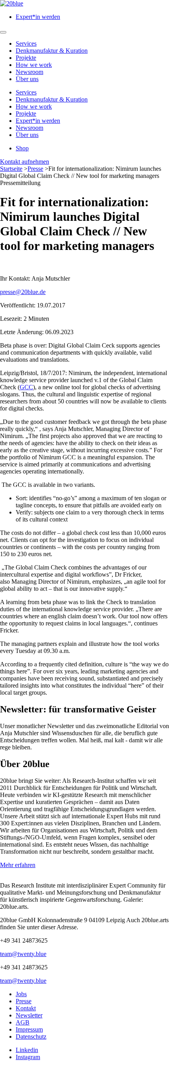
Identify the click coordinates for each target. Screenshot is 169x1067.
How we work (34, 64)
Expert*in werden (38, 16)
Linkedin (27, 1050)
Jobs (21, 994)
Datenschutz (31, 1036)
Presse (35, 168)
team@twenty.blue (23, 953)
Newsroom (29, 71)
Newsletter (29, 1015)
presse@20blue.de (23, 291)
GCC (26, 387)
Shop (22, 148)
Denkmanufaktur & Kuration (52, 50)
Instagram (28, 1057)
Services (26, 43)
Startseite (11, 168)
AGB (22, 1022)
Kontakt (26, 1008)
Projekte (26, 57)
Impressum (29, 1029)
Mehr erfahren (17, 865)
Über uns (27, 79)
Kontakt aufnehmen (24, 161)
